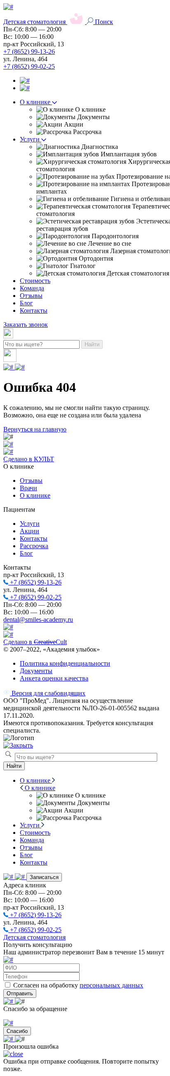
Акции (29, 530)
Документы (36, 670)
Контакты (33, 310)
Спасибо (17, 1031)
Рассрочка (34, 545)
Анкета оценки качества (54, 678)
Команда (32, 288)
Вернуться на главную (34, 429)
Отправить (20, 993)
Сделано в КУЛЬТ (28, 459)
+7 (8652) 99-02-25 (29, 66)
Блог (26, 303)
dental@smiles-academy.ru (38, 619)
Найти (92, 344)
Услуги (30, 139)
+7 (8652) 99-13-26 (29, 51)
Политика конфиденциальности (65, 663)
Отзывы (31, 295)
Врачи (28, 487)
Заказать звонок (25, 324)
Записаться (44, 877)
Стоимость (35, 280)
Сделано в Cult (35, 641)
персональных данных (111, 985)
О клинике (36, 101)
